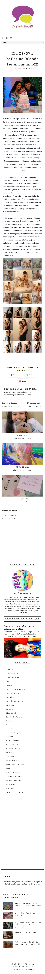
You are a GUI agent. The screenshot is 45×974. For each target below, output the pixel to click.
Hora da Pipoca (13, 729)
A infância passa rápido (23, 470)
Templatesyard (21, 967)
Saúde (9, 768)
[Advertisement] (23, 812)
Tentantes (11, 784)
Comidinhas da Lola (15, 701)
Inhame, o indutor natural (26, 932)
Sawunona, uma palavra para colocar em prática (19, 627)
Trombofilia (11, 788)
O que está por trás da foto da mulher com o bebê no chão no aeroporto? (28, 925)
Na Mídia (10, 753)
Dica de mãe (12, 713)
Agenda (9, 670)
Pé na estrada (12, 760)
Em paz (9, 721)
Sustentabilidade (14, 776)
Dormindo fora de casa (22, 502)
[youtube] (7, 38)
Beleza (9, 685)
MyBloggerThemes (22, 969)
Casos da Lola (12, 693)
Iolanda (17, 68)
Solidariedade (12, 772)
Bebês (9, 681)
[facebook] (3, 38)
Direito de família (14, 717)
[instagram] (11, 38)
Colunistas (11, 697)
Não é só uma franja (22, 439)
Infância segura (13, 733)
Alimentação (12, 673)
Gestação (10, 725)
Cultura (9, 709)
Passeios (10, 756)
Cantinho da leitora (15, 689)
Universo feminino (15, 792)
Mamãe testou (12, 741)
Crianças (10, 705)
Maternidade (12, 745)
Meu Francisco (13, 749)
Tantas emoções (13, 780)
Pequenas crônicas (15, 764)
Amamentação (13, 677)
